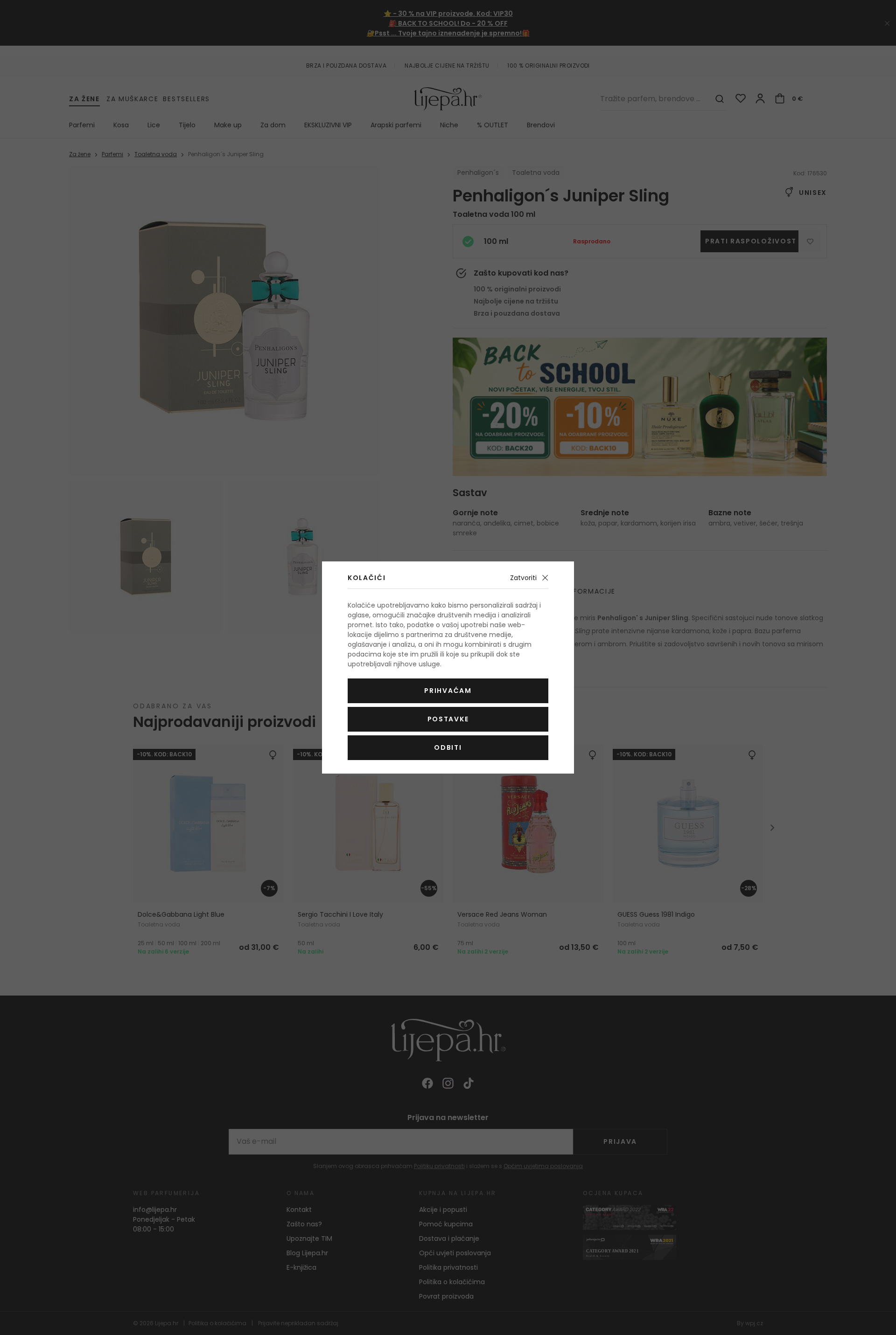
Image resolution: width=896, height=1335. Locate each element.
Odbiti (448, 747)
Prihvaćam (447, 690)
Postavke (448, 719)
